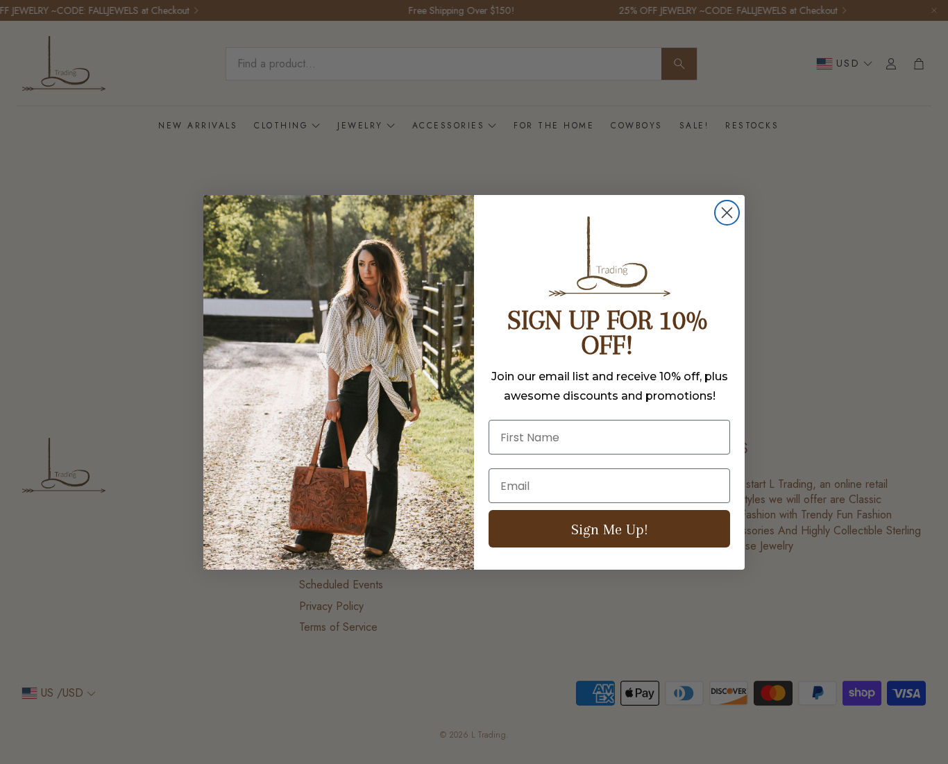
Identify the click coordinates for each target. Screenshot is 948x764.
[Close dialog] (727, 213)
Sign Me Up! (609, 529)
